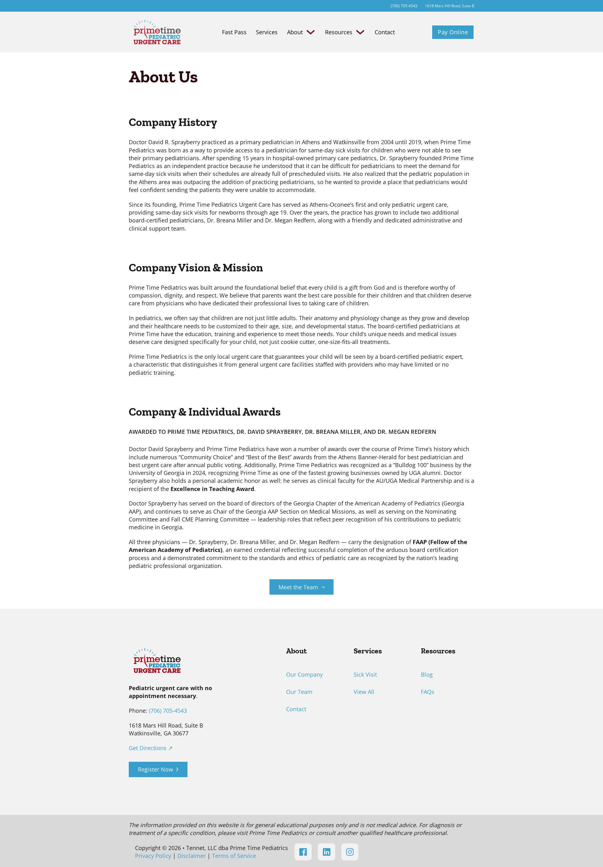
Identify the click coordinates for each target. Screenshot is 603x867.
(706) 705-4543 (168, 710)
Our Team (299, 691)
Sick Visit (365, 674)
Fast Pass (234, 32)
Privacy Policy (153, 855)
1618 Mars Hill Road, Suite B (449, 5)
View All (364, 691)
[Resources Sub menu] (360, 32)
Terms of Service (234, 855)
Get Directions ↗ (151, 748)
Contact (385, 32)
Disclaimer (191, 855)
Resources (338, 32)
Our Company (304, 674)
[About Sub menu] (311, 32)
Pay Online (453, 32)
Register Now (155, 769)
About (295, 32)
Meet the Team (298, 587)
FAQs (427, 691)
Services (267, 32)
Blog (427, 674)
